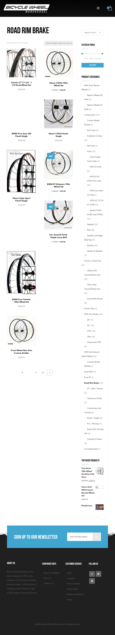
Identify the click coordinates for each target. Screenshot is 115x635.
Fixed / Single (93, 418)
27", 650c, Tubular (95, 389)
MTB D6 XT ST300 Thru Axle (94, 179)
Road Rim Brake (91, 383)
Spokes (90, 245)
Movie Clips (89, 309)
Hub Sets (91, 146)
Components (89, 115)
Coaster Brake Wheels (92, 364)
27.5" (89, 331)
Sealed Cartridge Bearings (93, 238)
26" (88, 325)
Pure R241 (88, 372)
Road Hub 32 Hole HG (94, 431)
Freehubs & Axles (94, 136)
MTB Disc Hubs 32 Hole (95, 193)
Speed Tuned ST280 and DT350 (95, 212)
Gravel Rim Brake (95, 299)
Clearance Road (94, 398)
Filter (92, 65)
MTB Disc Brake (91, 314)
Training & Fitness (94, 439)
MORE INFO (21, 88)
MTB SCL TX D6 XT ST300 (95, 202)
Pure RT (87, 377)
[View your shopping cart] (110, 8)
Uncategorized (90, 449)
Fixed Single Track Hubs (93, 159)
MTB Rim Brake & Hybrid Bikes (90, 354)
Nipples (90, 224)
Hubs (89, 151)
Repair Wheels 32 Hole (93, 107)
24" (88, 320)
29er (89, 337)
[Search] (100, 33)
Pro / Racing (92, 424)
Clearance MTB (94, 342)
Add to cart (52, 240)
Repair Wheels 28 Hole (93, 97)
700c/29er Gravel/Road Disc (92, 287)
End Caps (91, 130)
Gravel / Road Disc (93, 261)
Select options (21, 83)
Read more (52, 88)
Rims (89, 230)
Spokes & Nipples (94, 251)
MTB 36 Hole (95, 167)
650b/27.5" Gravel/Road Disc (92, 273)
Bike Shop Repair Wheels (90, 87)
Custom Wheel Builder (91, 122)
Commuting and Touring (92, 410)
